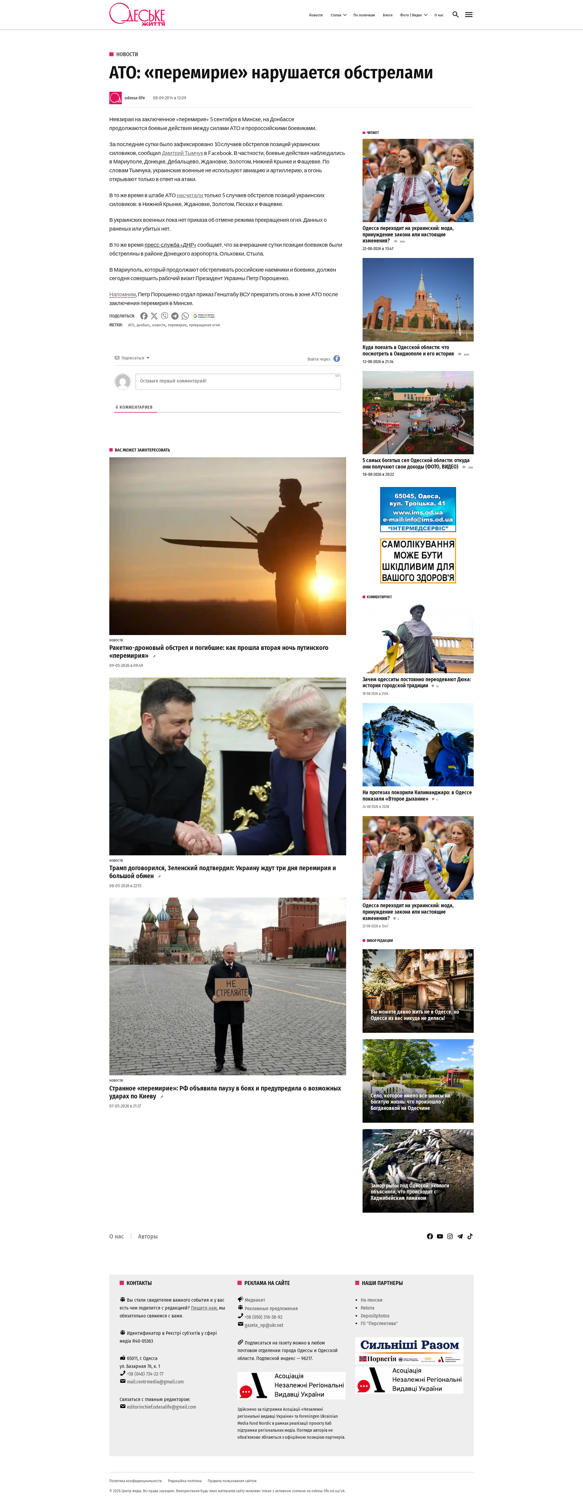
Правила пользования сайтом (232, 1481)
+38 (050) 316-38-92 (263, 1317)
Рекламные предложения (271, 1308)
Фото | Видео (411, 14)
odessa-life (134, 98)
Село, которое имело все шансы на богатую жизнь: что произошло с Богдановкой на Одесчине (410, 1102)
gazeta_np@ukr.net (264, 1325)
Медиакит (255, 1300)
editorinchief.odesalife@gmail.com (161, 1407)
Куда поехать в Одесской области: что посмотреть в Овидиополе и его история (408, 350)
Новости (316, 14)
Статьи (336, 14)
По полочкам (364, 14)
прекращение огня (204, 325)
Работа (367, 1308)
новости (158, 325)
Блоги (388, 14)
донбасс (143, 325)
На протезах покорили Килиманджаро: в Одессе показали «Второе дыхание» (417, 795)
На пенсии (372, 1300)
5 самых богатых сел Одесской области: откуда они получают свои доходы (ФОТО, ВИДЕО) (416, 463)
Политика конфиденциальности (135, 1481)
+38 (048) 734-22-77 (145, 1374)
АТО (131, 325)
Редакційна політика (185, 1481)
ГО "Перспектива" (379, 1323)
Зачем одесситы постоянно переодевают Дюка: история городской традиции (417, 682)
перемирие (177, 325)
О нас (439, 14)
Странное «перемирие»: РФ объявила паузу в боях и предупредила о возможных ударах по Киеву (225, 1092)
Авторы (148, 1236)
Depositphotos (375, 1316)
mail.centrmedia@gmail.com (155, 1382)
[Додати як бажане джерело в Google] (203, 316)
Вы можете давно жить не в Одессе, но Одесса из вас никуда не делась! (415, 1015)
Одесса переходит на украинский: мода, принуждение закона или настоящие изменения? (408, 234)
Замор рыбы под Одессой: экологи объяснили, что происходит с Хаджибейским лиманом (410, 1192)
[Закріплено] (469, 14)
